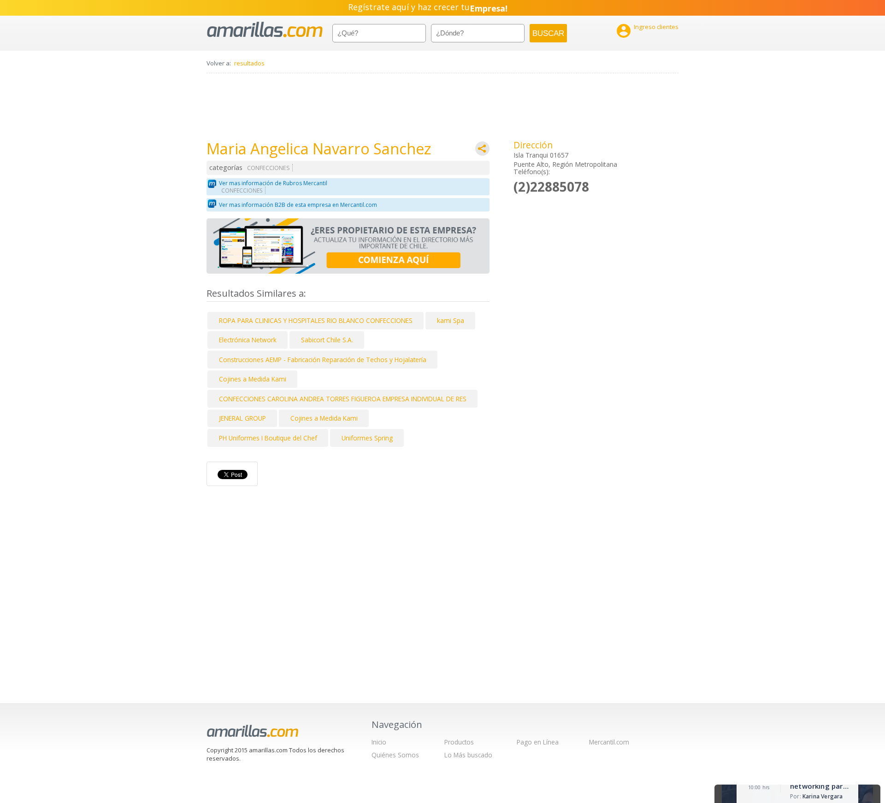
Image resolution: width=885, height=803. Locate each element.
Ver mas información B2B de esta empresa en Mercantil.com (298, 205)
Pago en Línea (538, 742)
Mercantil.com (609, 742)
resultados (249, 63)
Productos (459, 742)
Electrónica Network (248, 339)
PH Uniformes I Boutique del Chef (268, 438)
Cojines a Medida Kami (252, 379)
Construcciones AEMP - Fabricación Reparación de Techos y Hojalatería (322, 359)
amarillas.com (264, 30)
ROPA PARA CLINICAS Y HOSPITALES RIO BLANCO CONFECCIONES (316, 320)
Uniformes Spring (367, 438)
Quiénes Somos (395, 754)
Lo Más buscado (468, 754)
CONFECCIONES (268, 168)
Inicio (379, 742)
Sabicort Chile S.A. (327, 339)
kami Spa (450, 320)
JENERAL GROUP (242, 418)
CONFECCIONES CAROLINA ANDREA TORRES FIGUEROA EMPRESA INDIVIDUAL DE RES (342, 398)
